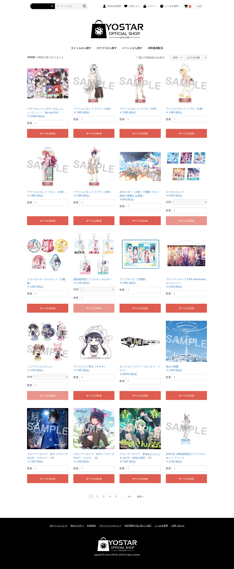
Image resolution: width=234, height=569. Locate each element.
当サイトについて (58, 525)
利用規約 (91, 525)
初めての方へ (77, 525)
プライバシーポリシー (110, 525)
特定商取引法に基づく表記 (138, 525)
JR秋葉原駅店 (155, 48)
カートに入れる (47, 133)
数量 (29, 123)
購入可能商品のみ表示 (151, 57)
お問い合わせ (177, 525)
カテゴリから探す (106, 48)
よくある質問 (161, 525)
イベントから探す (132, 48)
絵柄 (168, 201)
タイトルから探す (81, 48)
